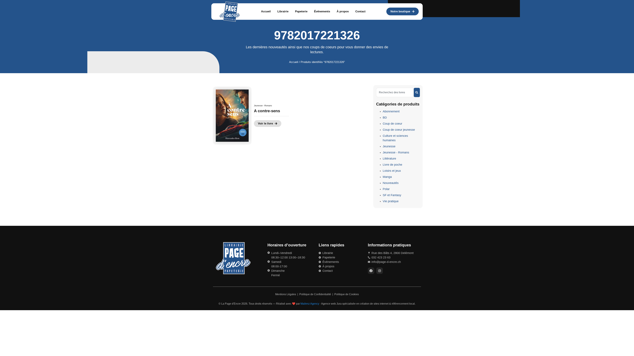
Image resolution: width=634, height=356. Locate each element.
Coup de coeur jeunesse (399, 129)
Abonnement (391, 111)
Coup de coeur (392, 123)
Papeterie (301, 11)
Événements (322, 11)
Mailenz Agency (309, 303)
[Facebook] (371, 270)
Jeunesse (389, 146)
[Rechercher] (417, 92)
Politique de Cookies (346, 294)
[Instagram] (379, 270)
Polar (386, 189)
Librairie (282, 11)
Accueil (266, 11)
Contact (360, 11)
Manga (387, 176)
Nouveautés (391, 183)
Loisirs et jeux (392, 170)
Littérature (389, 158)
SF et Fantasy (392, 195)
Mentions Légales (286, 294)
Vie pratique (391, 201)
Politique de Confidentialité (315, 294)
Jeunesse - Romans (263, 105)
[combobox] (395, 92)
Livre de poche (392, 164)
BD (385, 117)
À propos (343, 11)
